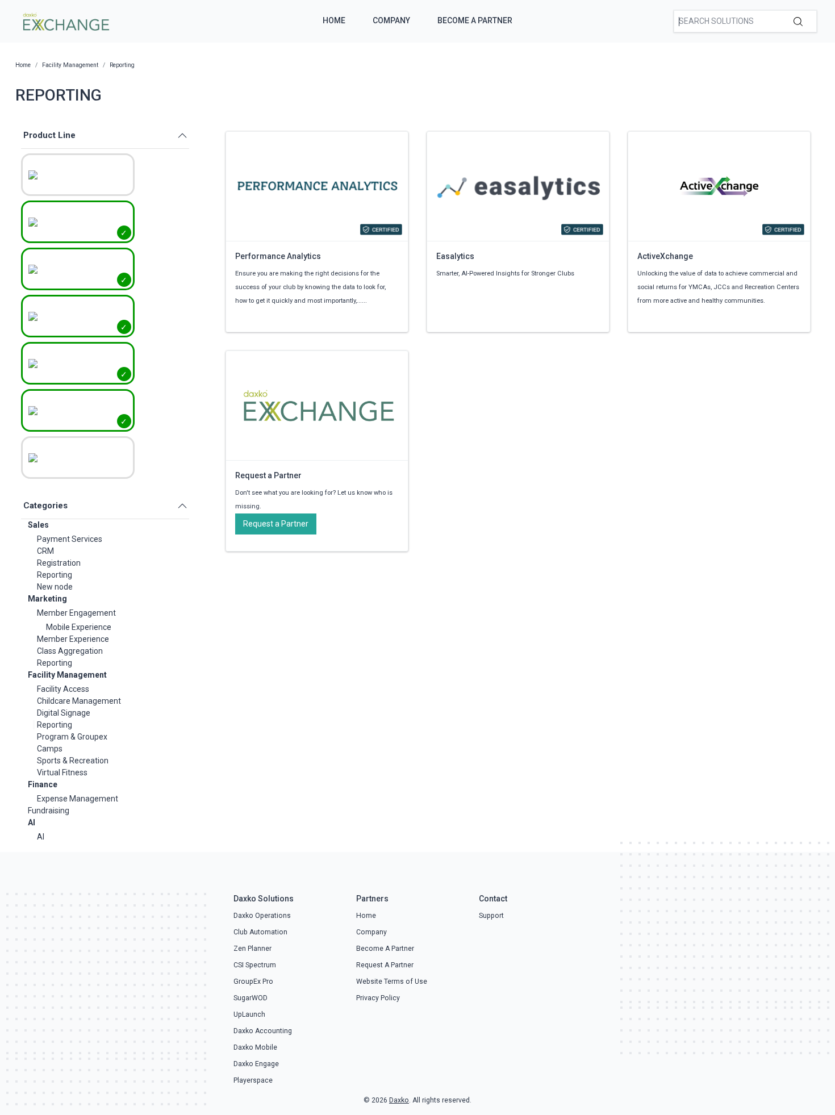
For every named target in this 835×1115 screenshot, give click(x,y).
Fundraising (48, 810)
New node (55, 586)
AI (31, 822)
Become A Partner (474, 20)
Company (391, 20)
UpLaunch (249, 1014)
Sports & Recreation (72, 760)
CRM (45, 551)
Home (334, 20)
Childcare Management (79, 700)
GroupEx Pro (253, 981)
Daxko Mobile (255, 1047)
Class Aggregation (70, 650)
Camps (49, 748)
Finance (42, 784)
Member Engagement (76, 612)
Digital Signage (63, 712)
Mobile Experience (78, 627)
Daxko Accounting (262, 1031)
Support (491, 916)
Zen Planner (252, 949)
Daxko (399, 1100)
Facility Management (67, 674)
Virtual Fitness (62, 772)
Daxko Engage (256, 1064)
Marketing (47, 598)
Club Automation (260, 932)
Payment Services (69, 539)
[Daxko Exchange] (65, 20)
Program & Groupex (72, 736)
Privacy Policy (378, 998)
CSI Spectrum (254, 965)
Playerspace (253, 1080)
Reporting (54, 574)
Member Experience (73, 639)
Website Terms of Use (391, 981)
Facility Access (63, 689)
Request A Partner (385, 965)
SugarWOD (250, 998)
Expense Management (77, 798)
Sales (38, 524)
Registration (59, 562)
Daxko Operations (262, 916)
